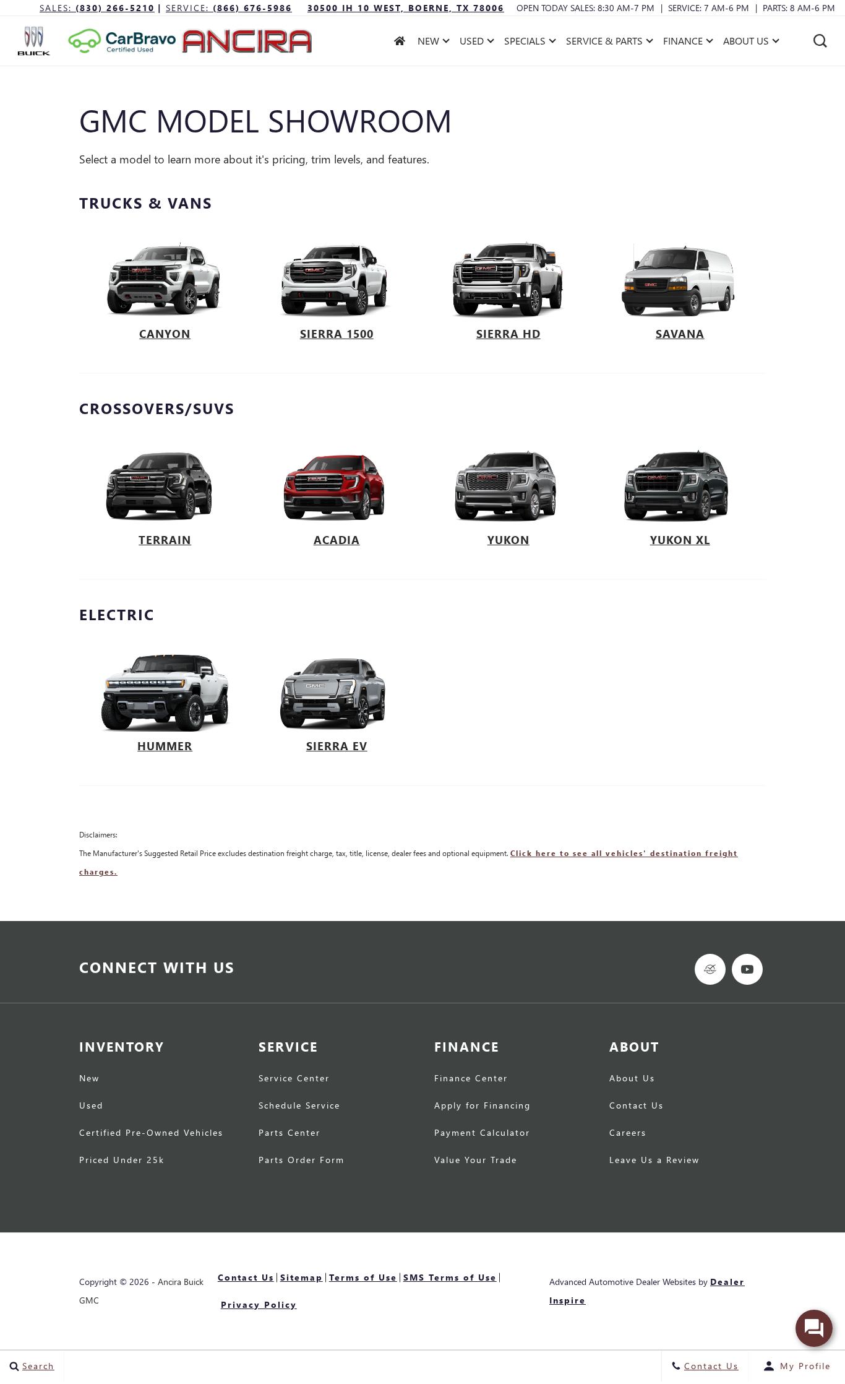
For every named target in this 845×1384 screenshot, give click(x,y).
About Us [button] (746, 43)
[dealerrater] (710, 969)
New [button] (431, 43)
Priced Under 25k (122, 1161)
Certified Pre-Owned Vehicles (151, 1133)
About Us (632, 1079)
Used (91, 1106)
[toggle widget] (814, 1328)
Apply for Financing (482, 1106)
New (89, 1079)
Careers (627, 1133)
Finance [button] (683, 43)
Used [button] (473, 43)
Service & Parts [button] (604, 43)
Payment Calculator (482, 1133)
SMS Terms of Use (450, 1277)
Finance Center (471, 1079)
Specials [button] (525, 43)
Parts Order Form (302, 1161)
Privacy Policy (259, 1304)
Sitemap (301, 1277)
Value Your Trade (475, 1161)
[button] (820, 41)
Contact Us (636, 1106)
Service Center (294, 1079)
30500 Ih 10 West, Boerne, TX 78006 (405, 8)
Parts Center (289, 1133)
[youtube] (747, 969)
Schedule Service (299, 1106)
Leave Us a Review (654, 1161)
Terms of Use (363, 1277)
